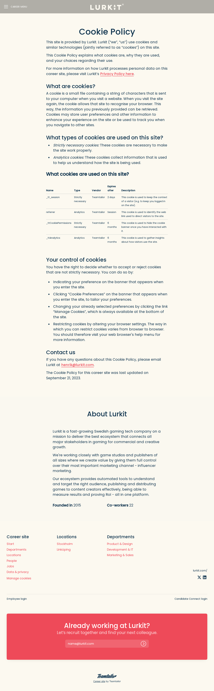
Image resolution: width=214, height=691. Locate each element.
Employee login (17, 599)
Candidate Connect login (191, 599)
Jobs (10, 566)
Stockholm (65, 544)
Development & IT (120, 549)
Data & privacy (18, 572)
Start (10, 544)
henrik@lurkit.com (77, 364)
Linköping (64, 549)
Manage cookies (19, 578)
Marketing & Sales (120, 555)
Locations (14, 555)
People (12, 561)
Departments (16, 549)
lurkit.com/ (200, 570)
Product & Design (120, 544)
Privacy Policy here (117, 73)
